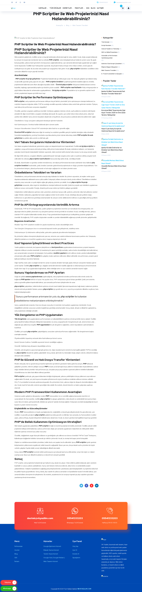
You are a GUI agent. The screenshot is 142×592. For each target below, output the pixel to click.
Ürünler (17, 550)
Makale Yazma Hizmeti (51, 550)
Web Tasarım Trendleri (80, 25)
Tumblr (91, 485)
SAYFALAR (42, 8)
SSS (87, 8)
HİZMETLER (67, 8)
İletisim (16, 561)
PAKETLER (79, 8)
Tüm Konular (105, 42)
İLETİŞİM (100, 8)
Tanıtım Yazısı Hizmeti (50, 554)
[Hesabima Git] (128, 8)
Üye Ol (74, 550)
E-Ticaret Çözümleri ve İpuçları (111, 74)
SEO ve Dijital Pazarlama (109, 52)
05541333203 (103, 2)
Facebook (86, 485)
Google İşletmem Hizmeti (52, 546)
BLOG (93, 8)
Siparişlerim (76, 558)
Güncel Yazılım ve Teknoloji (110, 49)
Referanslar (18, 546)
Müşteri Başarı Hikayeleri (109, 67)
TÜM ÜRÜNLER (55, 8)
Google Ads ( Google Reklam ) (54, 558)
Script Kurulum (106, 45)
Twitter (81, 485)
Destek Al (75, 554)
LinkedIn (97, 485)
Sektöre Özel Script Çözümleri (111, 63)
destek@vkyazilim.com (123, 2)
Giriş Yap (75, 546)
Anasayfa (59, 25)
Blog (67, 25)
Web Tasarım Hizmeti (50, 561)
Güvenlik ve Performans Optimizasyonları (109, 57)
